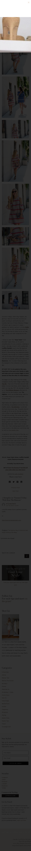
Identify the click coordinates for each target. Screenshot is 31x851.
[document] (15, 425)
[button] (28, 2)
